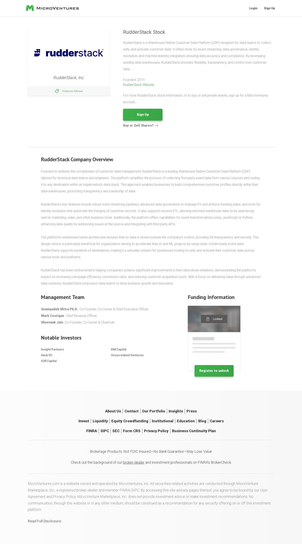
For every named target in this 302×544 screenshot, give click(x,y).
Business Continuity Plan (194, 431)
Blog (202, 421)
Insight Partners (52, 349)
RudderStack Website (138, 85)
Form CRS (132, 431)
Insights (176, 411)
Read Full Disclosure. (45, 521)
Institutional (162, 421)
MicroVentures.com (43, 483)
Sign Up (269, 8)
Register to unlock (214, 371)
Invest (83, 421)
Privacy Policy (156, 431)
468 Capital (118, 349)
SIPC (104, 431)
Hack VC (46, 355)
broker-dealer (133, 462)
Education (186, 421)
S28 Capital (49, 361)
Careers (217, 421)
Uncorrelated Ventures (127, 355)
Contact (131, 411)
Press (192, 411)
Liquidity (100, 421)
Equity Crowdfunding (129, 421)
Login (253, 8)
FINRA (91, 431)
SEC (116, 431)
